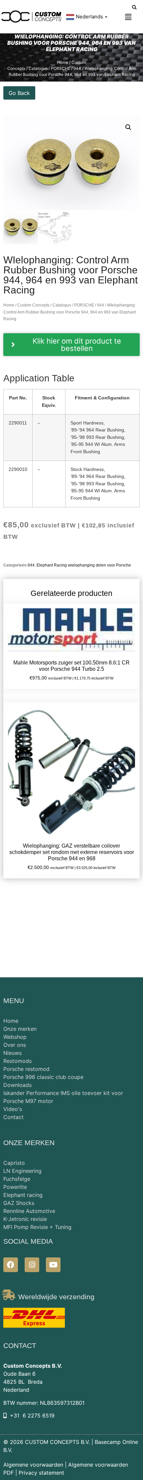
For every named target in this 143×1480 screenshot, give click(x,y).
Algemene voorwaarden (33, 1464)
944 (100, 305)
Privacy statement (41, 1472)
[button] (128, 17)
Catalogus (62, 305)
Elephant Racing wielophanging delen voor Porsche (84, 565)
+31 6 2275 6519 (32, 1415)
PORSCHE (84, 305)
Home (8, 305)
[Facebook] (10, 1264)
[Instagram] (32, 1264)
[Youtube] (53, 1264)
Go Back (19, 93)
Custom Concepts (33, 305)
